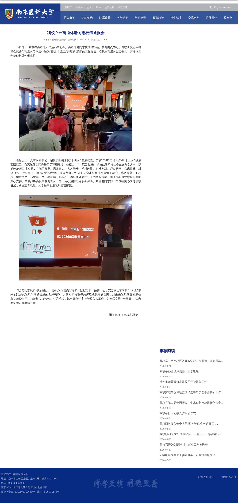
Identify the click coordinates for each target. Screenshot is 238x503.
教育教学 (158, 17)
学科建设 (140, 17)
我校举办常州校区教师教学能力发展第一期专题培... (191, 360)
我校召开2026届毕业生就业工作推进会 (184, 444)
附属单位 (211, 17)
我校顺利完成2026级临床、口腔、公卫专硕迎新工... (192, 434)
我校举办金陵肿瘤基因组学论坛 (179, 371)
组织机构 (87, 17)
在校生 (79, 7)
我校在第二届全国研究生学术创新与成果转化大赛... (191, 402)
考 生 (98, 7)
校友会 (228, 17)
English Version (222, 7)
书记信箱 (123, 7)
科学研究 (122, 17)
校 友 (89, 7)
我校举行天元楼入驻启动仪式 (178, 413)
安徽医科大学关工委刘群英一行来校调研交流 (187, 455)
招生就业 (176, 17)
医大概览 (69, 17)
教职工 (68, 7)
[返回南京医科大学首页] (29, 9)
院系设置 (104, 17)
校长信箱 (109, 7)
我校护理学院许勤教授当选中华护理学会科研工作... (191, 392)
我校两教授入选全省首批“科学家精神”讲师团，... (189, 423)
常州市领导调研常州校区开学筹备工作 (183, 381)
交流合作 (193, 17)
